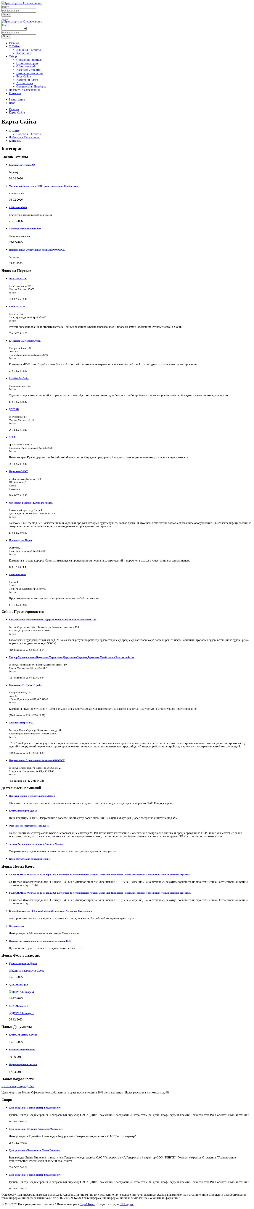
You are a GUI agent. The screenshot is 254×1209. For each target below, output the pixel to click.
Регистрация (17, 99)
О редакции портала (29, 59)
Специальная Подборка (31, 86)
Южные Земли (17, 306)
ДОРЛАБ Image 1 (18, 1005)
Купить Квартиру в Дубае (23, 1034)
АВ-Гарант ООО (18, 207)
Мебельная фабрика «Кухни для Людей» (31, 502)
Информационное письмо (23, 1064)
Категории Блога (27, 79)
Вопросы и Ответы (28, 49)
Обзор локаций (26, 66)
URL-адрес (127, 1204)
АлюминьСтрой (17, 574)
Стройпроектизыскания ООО (25, 228)
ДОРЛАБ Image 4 (18, 984)
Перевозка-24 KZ (18, 471)
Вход (12, 102)
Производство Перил (20, 540)
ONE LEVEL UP (18, 278)
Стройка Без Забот (19, 378)
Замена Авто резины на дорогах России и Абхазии (36, 844)
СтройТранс (87, 1204)
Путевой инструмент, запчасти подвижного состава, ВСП (40, 940)
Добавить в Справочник (24, 89)
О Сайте (14, 46)
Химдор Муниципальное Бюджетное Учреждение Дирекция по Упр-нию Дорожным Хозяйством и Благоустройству (71, 657)
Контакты (15, 93)
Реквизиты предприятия (22, 1049)
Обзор (13, 56)
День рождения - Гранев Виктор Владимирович (34, 1107)
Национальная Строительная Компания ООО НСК (37, 249)
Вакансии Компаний (29, 73)
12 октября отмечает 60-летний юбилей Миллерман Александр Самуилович (50, 911)
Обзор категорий (27, 63)
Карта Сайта (24, 53)
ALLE (12, 437)
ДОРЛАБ (14, 409)
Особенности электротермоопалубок (29, 825)
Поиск (6, 14)
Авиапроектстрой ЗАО (21, 722)
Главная (14, 43)
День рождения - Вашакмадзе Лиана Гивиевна (34, 1150)
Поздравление (16, 926)
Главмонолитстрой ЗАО (22, 164)
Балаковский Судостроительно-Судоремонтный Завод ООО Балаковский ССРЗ (52, 619)
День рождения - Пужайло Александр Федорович (35, 1128)
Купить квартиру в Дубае (23, 810)
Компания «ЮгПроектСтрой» (25, 340)
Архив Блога (24, 83)
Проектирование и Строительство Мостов (32, 795)
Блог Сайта (23, 76)
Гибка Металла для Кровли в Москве (29, 858)
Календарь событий (28, 69)
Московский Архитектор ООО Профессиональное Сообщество (43, 186)
